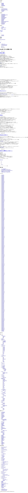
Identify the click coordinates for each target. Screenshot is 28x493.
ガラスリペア (3, 458)
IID (1, 429)
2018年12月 (2, 245)
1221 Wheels (2, 412)
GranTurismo (4, 377)
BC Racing (2, 423)
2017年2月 (2, 262)
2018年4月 (2, 251)
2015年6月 (2, 277)
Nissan (2, 393)
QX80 (5, 395)
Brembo (2, 424)
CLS (3, 383)
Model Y (4, 403)
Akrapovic (2, 415)
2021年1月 (2, 226)
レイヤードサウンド (4, 477)
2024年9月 (2, 192)
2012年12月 (2, 300)
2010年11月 (2, 319)
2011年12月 (2, 309)
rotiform (2, 439)
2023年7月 (2, 203)
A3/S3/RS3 (4, 340)
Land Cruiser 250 (5, 405)
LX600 (4, 373)
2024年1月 (2, 198)
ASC (2, 418)
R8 (3, 343)
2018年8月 (2, 248)
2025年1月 (2, 189)
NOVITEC (2, 436)
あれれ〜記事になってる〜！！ (6, 150)
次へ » (2, 164)
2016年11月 (2, 264)
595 (3, 337)
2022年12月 (2, 208)
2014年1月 (2, 290)
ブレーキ (2, 468)
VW (1, 407)
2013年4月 (2, 297)
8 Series (4, 350)
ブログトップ (3, 488)
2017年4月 (2, 260)
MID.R (2, 435)
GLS (3, 387)
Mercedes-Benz (3, 378)
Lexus (2, 371)
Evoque (5, 369)
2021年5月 (2, 223)
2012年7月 (2, 304)
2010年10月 (2, 320)
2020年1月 (2, 235)
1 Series (4, 346)
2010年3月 (2, 325)
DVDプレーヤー (3, 447)
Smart (2, 401)
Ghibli (3, 376)
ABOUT (1, 25)
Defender (4, 368)
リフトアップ (3, 476)
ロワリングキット (5, 479)
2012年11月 (2, 301)
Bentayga (4, 345)
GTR (3, 394)
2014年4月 (2, 288)
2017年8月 (2, 257)
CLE (3, 382)
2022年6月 (2, 213)
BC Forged (2, 422)
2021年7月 (2, 221)
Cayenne (4, 398)
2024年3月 (2, 197)
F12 (3, 359)
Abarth (2, 335)
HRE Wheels (3, 427)
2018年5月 (2, 250)
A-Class (4, 379)
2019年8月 (2, 239)
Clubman (4, 392)
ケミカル (2, 460)
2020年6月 (2, 231)
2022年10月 (2, 210)
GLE (3, 386)
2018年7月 (2, 249)
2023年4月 (2, 205)
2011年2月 (2, 317)
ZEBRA (2, 444)
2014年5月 (2, 287)
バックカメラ (3, 465)
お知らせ (2, 455)
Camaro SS (4, 355)
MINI (2, 391)
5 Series (4, 348)
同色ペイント (3, 486)
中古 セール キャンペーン (4, 483)
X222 (3, 390)
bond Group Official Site (4, 44)
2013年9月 (2, 293)
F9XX (3, 434)
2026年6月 (2, 176)
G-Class (4, 385)
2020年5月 (2, 232)
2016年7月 (2, 267)
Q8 (3, 342)
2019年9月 (2, 238)
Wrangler (4, 365)
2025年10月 (2, 182)
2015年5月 (2, 278)
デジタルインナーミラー (4, 464)
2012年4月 (2, 306)
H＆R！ (1, 115)
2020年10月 (2, 228)
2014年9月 (2, 284)
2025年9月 (2, 183)
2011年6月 (2, 314)
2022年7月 (2, 212)
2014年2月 (2, 289)
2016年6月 (2, 268)
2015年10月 (2, 274)
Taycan (4, 399)
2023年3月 (2, 206)
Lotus (2, 374)
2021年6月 (2, 222)
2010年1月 (2, 327)
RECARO (2, 437)
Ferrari (2, 356)
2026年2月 (2, 179)
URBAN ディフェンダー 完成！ (5, 171)
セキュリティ (3, 463)
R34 (3, 396)
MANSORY (2, 432)
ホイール (2, 471)
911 (3, 397)
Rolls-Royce (2, 400)
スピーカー (4, 453)
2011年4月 (2, 315)
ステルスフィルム (5, 474)
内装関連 (2, 487)
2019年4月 (2, 242)
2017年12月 (2, 254)
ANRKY (2, 417)
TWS (2, 441)
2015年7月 (2, 276)
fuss (1, 426)
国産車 (2, 481)
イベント (2, 450)
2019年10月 (2, 237)
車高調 (4, 480)
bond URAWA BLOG (2, 39)
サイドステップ (3, 462)
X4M (3, 353)
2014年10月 (2, 283)
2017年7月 (2, 258)
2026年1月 (2, 180)
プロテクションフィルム (6, 475)
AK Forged (2, 414)
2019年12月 (2, 236)
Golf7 (3, 409)
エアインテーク (3, 451)
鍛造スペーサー (5, 430)
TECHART (2, 440)
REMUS (2, 438)
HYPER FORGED (3, 428)
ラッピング (2, 473)
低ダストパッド (5, 470)
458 (3, 357)
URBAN (2, 442)
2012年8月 (2, 303)
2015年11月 (2, 273)
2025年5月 (2, 186)
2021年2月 (2, 225)
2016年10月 (2, 265)
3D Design (2, 413)
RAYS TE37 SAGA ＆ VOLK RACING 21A (6, 170)
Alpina (2, 338)
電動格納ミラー (3, 484)
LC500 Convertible (5, 372)
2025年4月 (2, 187)
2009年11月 (2, 328)
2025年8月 (2, 184)
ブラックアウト (3, 467)
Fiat (1, 362)
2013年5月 (2, 296)
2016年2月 (2, 271)
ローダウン (2, 478)
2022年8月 (2, 211)
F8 (3, 360)
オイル (2, 452)
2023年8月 (2, 202)
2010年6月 (2, 323)
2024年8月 (2, 193)
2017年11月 (2, 255)
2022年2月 (2, 216)
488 (3, 358)
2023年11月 (2, 200)
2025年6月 (2, 185)
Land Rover (2, 367)
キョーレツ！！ (3, 90)
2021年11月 (2, 218)
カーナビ (2, 457)
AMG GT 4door (5, 380)
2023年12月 (2, 199)
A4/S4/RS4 (4, 341)
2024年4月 (2, 196)
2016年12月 (2, 263)
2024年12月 (2, 190)
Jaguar (2, 363)
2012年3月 (2, 307)
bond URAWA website (4, 45)
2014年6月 (2, 286)
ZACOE (2, 443)
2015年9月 (2, 275)
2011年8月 (2, 312)
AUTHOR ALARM (3, 419)
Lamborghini (2, 366)
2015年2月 (2, 280)
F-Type (4, 364)
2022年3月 (2, 215)
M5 (3, 352)
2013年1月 (2, 299)
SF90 (3, 361)
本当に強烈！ (2, 52)
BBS (2, 421)
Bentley (2, 344)
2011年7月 (2, 313)
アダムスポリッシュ (5, 461)
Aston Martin (3, 339)
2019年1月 (2, 244)
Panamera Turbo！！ (4, 134)
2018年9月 (2, 247)
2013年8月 (2, 294)
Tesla (2, 402)
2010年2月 (2, 326)
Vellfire (4, 406)
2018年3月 (2, 252)
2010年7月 (2, 322)
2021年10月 (2, 219)
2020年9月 (2, 229)
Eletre (3, 375)
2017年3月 (2, 261)
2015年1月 (2, 281)
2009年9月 (2, 330)
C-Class (4, 381)
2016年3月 (2, 270)
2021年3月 (2, 224)
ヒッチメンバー (3, 466)
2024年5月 (2, 195)
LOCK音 (2, 448)
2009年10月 (2, 329)
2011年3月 (2, 316)
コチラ (12, 94)
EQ (3, 384)
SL (3, 388)
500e (3, 336)
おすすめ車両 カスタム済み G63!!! (5, 169)
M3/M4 (4, 351)
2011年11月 (2, 310)
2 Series (4, 347)
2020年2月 (2, 234)
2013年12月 (2, 291)
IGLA (3, 420)
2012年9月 (2, 302)
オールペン (2, 454)
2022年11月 (2, 209)
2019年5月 (2, 241)
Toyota (2, 404)
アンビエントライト (4, 449)
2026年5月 (2, 177)
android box (2, 416)
